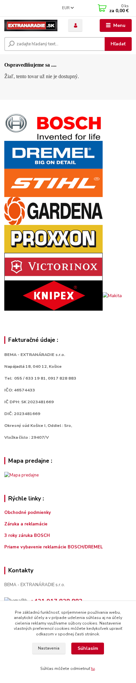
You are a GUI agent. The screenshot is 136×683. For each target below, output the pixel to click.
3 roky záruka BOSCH (27, 536)
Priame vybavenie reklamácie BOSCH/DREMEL (53, 547)
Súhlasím (88, 648)
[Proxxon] (53, 238)
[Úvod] (30, 26)
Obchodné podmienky (27, 513)
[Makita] (112, 295)
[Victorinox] (53, 266)
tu (93, 668)
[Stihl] (53, 182)
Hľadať (118, 44)
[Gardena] (53, 211)
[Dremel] (53, 154)
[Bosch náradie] (53, 126)
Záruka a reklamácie (26, 524)
